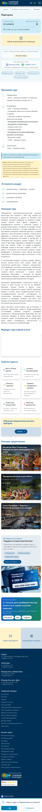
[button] (10, 638)
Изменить (30, 808)
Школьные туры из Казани (9, 762)
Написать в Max (14, 65)
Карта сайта (5, 726)
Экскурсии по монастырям (9, 754)
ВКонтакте (8, 617)
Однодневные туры (7, 751)
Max (17, 617)
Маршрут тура (20, 73)
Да (10, 808)
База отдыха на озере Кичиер (10, 767)
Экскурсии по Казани (8, 757)
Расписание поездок (7, 735)
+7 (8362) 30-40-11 (7, 676)
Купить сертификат (11, 562)
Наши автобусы (6, 705)
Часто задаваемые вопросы (10, 710)
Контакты (4, 697)
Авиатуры (4, 741)
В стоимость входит (21, 77)
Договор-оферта (6, 721)
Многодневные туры (7, 749)
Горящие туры (5, 765)
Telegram (26, 617)
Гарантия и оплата (7, 702)
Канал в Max (8, 796)
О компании (5, 694)
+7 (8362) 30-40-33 (7, 684)
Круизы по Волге (6, 759)
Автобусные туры (6, 738)
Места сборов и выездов (9, 715)
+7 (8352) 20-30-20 (7, 667)
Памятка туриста (33, 73)
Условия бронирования (8, 718)
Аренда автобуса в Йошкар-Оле (11, 707)
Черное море (5, 743)
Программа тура (7, 73)
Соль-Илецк (5, 746)
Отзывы (3, 699)
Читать (20, 431)
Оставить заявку (21, 56)
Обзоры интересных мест (9, 713)
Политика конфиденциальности (11, 723)
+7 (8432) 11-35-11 (30, 65)
